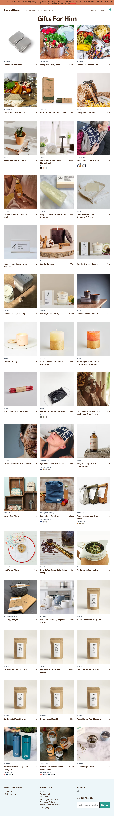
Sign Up (104, 805)
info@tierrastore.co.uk (13, 794)
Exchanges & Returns (49, 799)
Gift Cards (48, 10)
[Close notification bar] (111, 1)
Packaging (44, 807)
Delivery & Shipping (48, 802)
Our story (8, 791)
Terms (42, 791)
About (93, 10)
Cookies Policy (46, 797)
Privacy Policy (45, 794)
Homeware (30, 10)
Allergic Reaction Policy (49, 805)
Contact (102, 10)
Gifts (40, 10)
